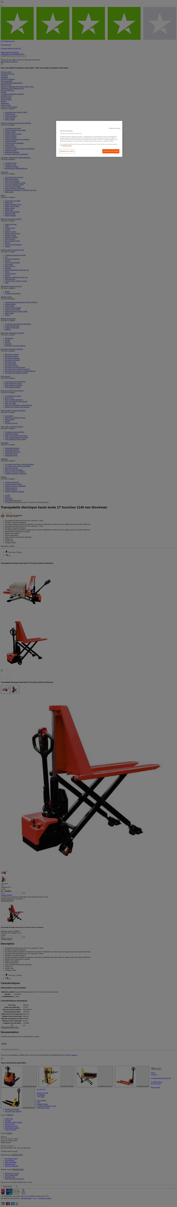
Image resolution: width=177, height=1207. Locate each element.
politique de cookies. (67, 145)
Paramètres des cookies (67, 151)
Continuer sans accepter (114, 128)
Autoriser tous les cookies (110, 151)
